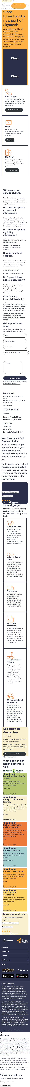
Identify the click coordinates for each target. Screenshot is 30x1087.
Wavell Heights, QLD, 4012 (21, 1003)
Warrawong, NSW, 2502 (7, 1003)
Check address (7, 496)
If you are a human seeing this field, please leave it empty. (14, 382)
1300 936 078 (10, 409)
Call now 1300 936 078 (14, 109)
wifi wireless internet (13, 1011)
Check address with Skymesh (16, 5)
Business (16, 1)
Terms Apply (7, 736)
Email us (9, 140)
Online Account (12, 170)
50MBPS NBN (12, 1019)
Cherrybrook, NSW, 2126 (17, 1001)
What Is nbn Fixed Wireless (17, 1020)
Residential (6, 1)
